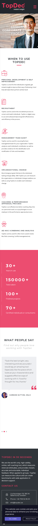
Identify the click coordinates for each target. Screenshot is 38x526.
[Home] (13, 6)
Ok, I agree (13, 519)
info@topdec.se (16, 503)
